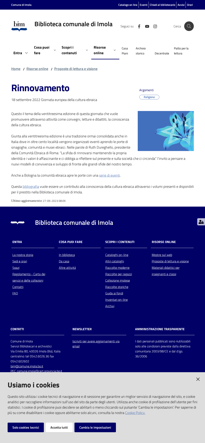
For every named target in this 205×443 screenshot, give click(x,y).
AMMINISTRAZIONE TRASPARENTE (160, 329)
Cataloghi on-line (116, 254)
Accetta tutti (59, 427)
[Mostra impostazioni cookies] (201, 221)
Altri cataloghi (114, 261)
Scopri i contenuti (120, 242)
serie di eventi (109, 175)
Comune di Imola (21, 5)
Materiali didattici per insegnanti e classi (166, 270)
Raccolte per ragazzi (118, 274)
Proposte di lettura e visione (75, 68)
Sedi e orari (19, 261)
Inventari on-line (116, 299)
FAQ (15, 293)
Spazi (15, 267)
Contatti (17, 286)
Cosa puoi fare (70, 242)
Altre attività (67, 267)
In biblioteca (67, 254)
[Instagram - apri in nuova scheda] (154, 26)
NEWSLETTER (82, 329)
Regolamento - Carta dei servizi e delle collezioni (28, 277)
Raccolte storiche (116, 286)
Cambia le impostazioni (95, 427)
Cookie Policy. (135, 412)
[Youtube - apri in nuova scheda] (146, 26)
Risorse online (37, 68)
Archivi (109, 306)
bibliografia (31, 186)
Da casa (64, 261)
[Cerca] (189, 26)
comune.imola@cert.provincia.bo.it (39, 371)
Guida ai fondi (114, 293)
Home (15, 68)
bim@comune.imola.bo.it (27, 366)
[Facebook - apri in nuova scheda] (138, 26)
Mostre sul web (162, 254)
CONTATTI (17, 329)
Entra (17, 242)
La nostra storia (22, 254)
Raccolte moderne (117, 267)
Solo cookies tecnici (25, 427)
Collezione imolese (117, 280)
